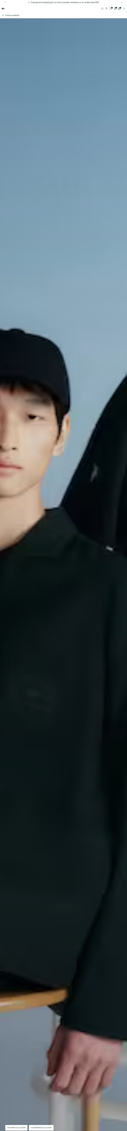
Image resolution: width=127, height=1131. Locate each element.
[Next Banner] (122, 2)
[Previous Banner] (5, 2)
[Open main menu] (124, 8)
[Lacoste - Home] (3, 8)
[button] (102, 8)
